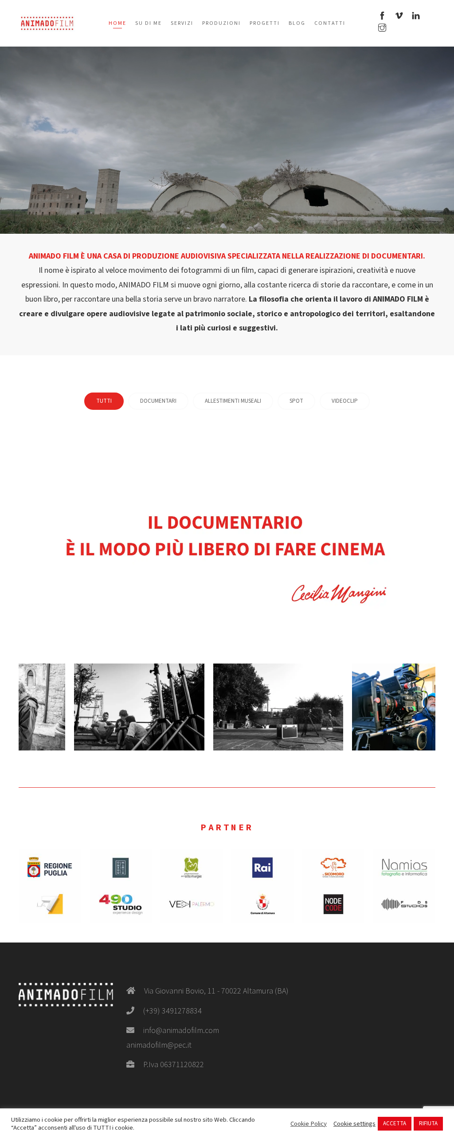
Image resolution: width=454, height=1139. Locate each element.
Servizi (182, 23)
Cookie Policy (308, 1124)
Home (117, 23)
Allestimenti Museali (233, 401)
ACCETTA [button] (394, 1123)
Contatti (329, 23)
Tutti (104, 401)
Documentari (158, 401)
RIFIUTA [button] (428, 1123)
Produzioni (221, 23)
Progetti (265, 23)
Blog (297, 23)
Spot (296, 401)
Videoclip (345, 401)
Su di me (148, 23)
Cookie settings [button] (354, 1124)
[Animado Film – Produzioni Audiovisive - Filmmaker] (47, 22)
